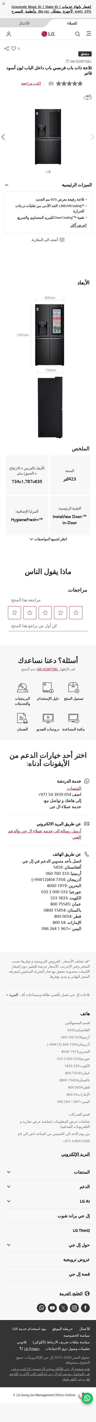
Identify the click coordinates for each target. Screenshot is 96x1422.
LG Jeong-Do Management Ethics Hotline (46, 1395)
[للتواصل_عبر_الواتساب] (87, 1398)
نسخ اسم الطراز (67, 61)
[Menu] (88, 34)
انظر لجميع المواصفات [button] (50, 539)
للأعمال (84, 1328)
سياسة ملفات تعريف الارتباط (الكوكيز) (61, 1342)
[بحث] (77, 34)
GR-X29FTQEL (47, 669)
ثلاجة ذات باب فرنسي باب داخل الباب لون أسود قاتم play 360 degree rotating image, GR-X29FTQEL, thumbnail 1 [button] (88, 97)
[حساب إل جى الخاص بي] (8, 34)
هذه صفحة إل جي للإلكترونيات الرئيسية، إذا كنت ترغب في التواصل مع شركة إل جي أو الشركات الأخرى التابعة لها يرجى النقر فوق (49, 1374)
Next (3, 137)
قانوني (22, 1342)
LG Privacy (31, 1348)
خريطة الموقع (62, 1328)
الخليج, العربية (70, 1293)
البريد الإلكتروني (75, 1154)
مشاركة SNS (6, 48)
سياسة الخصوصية (76, 1335)
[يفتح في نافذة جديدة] (85, 1307)
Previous (93, 137)
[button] (48, 137)
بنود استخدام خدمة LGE (29, 1328)
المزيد (13, 994)
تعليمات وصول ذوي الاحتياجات (68, 1348)
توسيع (6, 185)
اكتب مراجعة (31, 83)
